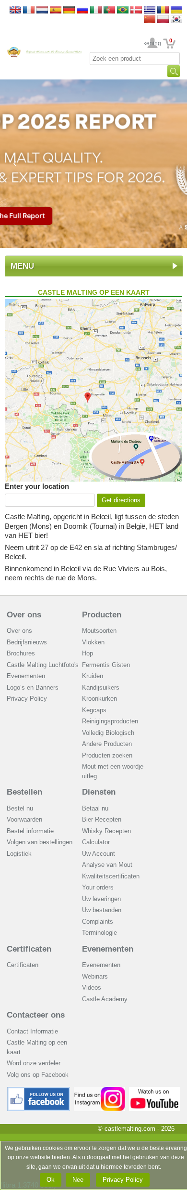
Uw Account (98, 853)
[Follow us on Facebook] (38, 1090)
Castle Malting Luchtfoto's (43, 664)
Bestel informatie (30, 831)
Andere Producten (107, 743)
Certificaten (29, 949)
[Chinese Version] (149, 20)
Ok (51, 1179)
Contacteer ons (36, 1015)
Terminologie (99, 932)
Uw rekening (152, 43)
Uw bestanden (101, 910)
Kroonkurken (99, 698)
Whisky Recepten (106, 831)
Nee (77, 1179)
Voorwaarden (24, 819)
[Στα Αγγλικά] (149, 10)
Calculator (96, 842)
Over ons (24, 614)
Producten (101, 614)
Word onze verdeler (33, 1063)
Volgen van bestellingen (39, 842)
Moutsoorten (99, 630)
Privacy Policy (27, 698)
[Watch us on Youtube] (154, 1090)
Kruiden (92, 676)
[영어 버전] (176, 20)
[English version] (15, 10)
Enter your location (37, 486)
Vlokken (93, 642)
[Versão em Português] (109, 10)
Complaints (97, 921)
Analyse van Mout (107, 864)
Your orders (98, 887)
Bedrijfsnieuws (27, 642)
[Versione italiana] (96, 10)
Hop (87, 653)
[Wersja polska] (163, 20)
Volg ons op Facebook (38, 1074)
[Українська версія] (176, 10)
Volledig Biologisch (108, 732)
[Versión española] (55, 10)
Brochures (21, 653)
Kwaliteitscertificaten (111, 876)
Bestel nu (20, 808)
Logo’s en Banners (32, 687)
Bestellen (24, 792)
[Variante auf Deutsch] (69, 10)
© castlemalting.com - (136, 1128)
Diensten (99, 792)
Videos (91, 987)
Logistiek (19, 853)
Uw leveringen (101, 898)
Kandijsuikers (100, 687)
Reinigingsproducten (110, 721)
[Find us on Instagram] (99, 1090)
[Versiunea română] (163, 10)
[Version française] (29, 10)
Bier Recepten (101, 819)
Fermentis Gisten (106, 664)
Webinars (95, 976)
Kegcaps (94, 710)
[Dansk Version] (136, 10)
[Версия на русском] (82, 10)
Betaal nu (95, 808)
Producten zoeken (107, 755)
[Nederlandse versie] (42, 10)
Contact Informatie (32, 1031)
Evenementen (26, 676)
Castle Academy (105, 999)
